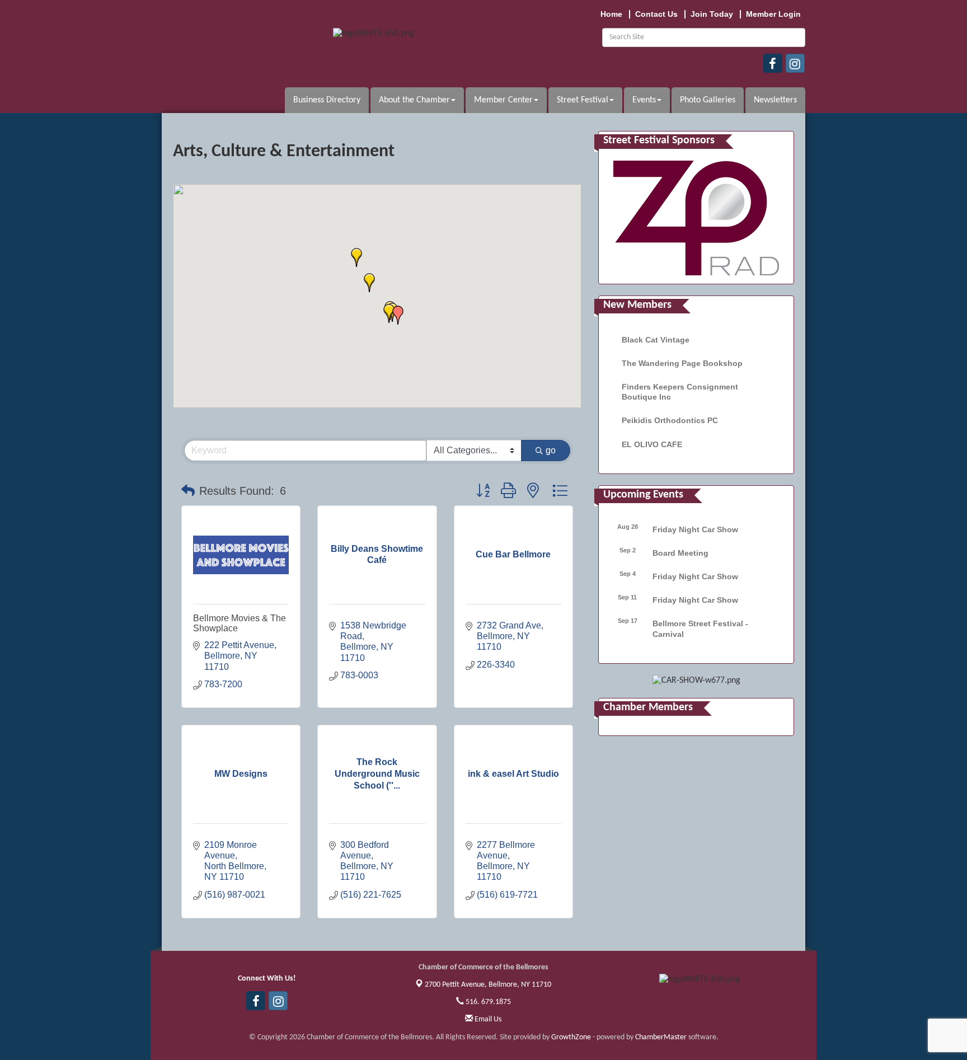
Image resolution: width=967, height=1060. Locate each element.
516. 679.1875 (487, 1002)
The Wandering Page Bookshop (682, 363)
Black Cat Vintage (655, 339)
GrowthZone (571, 1037)
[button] (389, 313)
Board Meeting (680, 552)
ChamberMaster (661, 1037)
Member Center (503, 100)
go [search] (551, 450)
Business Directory (326, 100)
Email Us (487, 1019)
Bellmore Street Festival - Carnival (700, 628)
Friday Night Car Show (695, 529)
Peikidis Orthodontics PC (670, 420)
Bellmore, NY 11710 (488, 985)
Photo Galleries (707, 100)
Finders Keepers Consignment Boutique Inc (680, 391)
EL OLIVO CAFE (652, 444)
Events (644, 100)
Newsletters (775, 100)
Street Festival (582, 100)
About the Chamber (414, 100)
